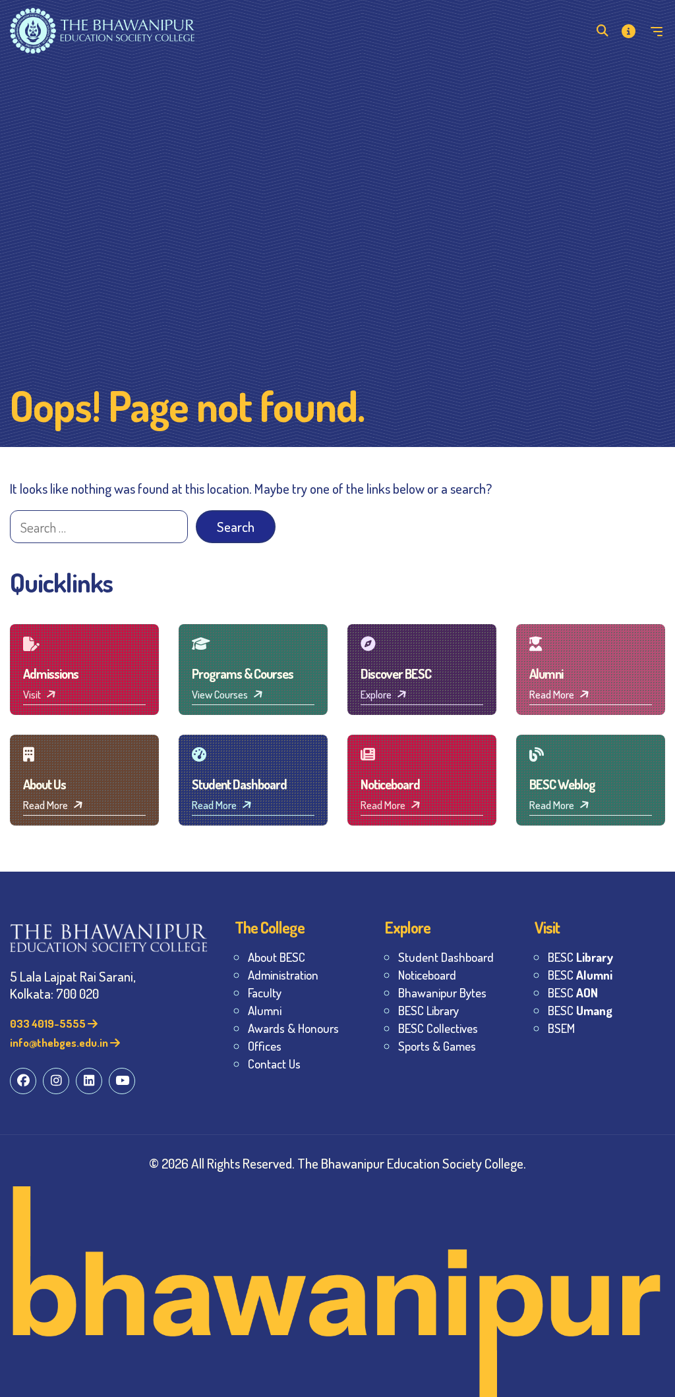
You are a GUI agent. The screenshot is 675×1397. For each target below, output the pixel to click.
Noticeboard (427, 974)
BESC (580, 956)
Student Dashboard (446, 956)
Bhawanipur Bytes (442, 992)
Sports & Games (437, 1045)
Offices (264, 1045)
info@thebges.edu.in (60, 1042)
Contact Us (274, 1063)
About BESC (276, 956)
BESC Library (428, 1010)
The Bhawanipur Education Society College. (411, 1163)
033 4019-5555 (49, 1023)
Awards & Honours (293, 1028)
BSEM (561, 1028)
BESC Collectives (438, 1028)
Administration (283, 974)
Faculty (264, 992)
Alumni (264, 1010)
